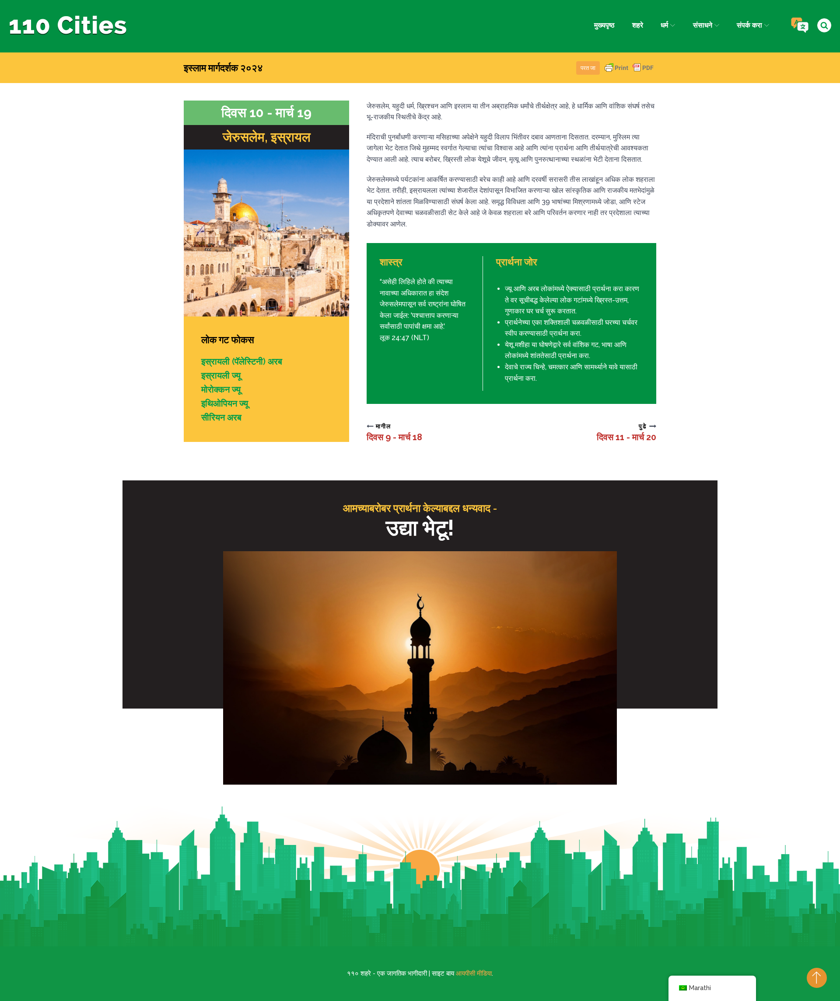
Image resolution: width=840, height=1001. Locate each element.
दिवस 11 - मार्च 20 (626, 437)
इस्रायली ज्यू (221, 375)
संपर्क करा (749, 25)
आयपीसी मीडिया (474, 973)
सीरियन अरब (221, 417)
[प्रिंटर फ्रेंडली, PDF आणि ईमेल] (629, 72)
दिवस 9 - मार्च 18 (394, 437)
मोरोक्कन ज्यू (221, 389)
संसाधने (702, 25)
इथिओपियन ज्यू (224, 403)
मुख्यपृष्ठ (604, 25)
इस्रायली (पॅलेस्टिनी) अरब (241, 361)
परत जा (588, 68)
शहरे (637, 25)
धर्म (664, 25)
